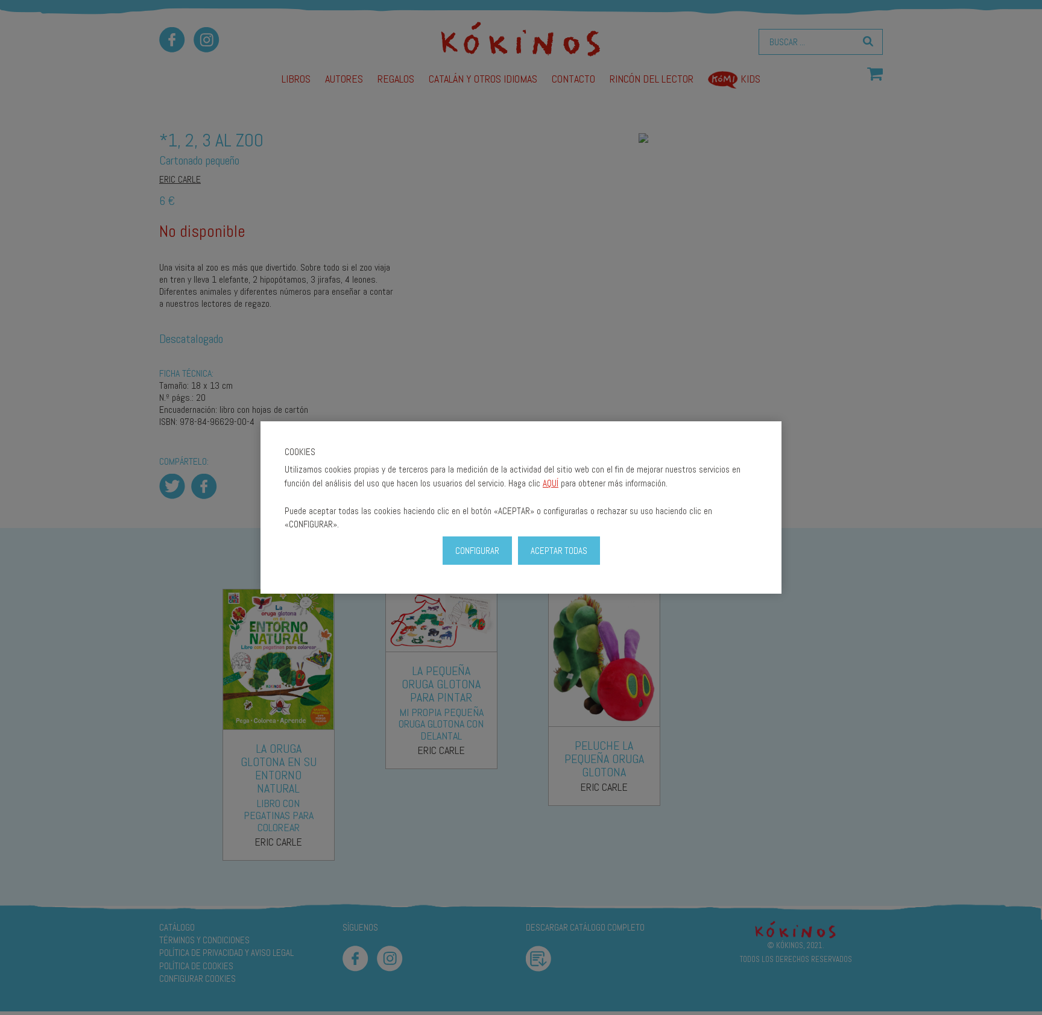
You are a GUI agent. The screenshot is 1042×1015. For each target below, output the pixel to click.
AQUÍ (550, 483)
